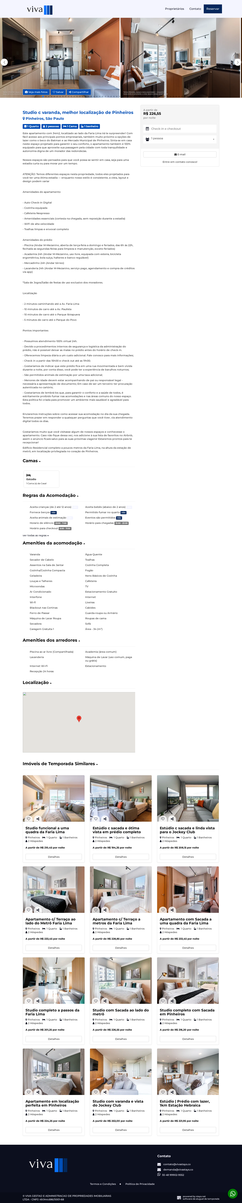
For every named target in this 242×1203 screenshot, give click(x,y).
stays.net (201, 1196)
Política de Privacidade (140, 1184)
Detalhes (54, 856)
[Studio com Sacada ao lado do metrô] (121, 980)
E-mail (181, 154)
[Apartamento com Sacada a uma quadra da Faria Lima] (188, 889)
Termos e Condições (103, 1184)
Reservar (212, 8)
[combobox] (183, 139)
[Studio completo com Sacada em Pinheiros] (188, 980)
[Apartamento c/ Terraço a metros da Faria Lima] (121, 889)
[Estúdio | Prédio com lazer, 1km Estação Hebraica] (188, 1072)
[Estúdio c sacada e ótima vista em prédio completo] (121, 798)
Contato (195, 8)
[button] (237, 62)
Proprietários (174, 8)
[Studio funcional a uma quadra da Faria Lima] (54, 798)
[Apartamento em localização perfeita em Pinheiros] (54, 1072)
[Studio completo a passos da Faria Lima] (54, 980)
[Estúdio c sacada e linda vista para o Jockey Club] (188, 798)
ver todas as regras (35, 535)
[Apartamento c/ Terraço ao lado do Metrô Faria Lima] (54, 889)
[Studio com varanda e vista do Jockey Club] (121, 1072)
